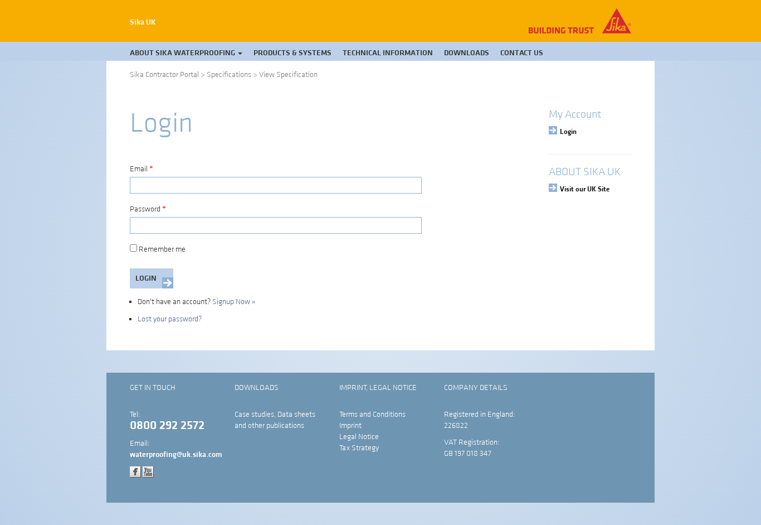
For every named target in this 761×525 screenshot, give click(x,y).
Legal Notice (359, 437)
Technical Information (388, 53)
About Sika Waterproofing (183, 53)
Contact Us (521, 53)
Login (568, 131)
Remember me (162, 249)
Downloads (466, 53)
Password (148, 209)
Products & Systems (292, 53)
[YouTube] (148, 471)
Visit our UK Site (584, 189)
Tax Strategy (359, 448)
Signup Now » (234, 302)
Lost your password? (170, 319)
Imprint (350, 426)
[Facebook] (135, 471)
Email (141, 169)
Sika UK (143, 22)
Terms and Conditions (372, 415)
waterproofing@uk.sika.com (176, 455)
